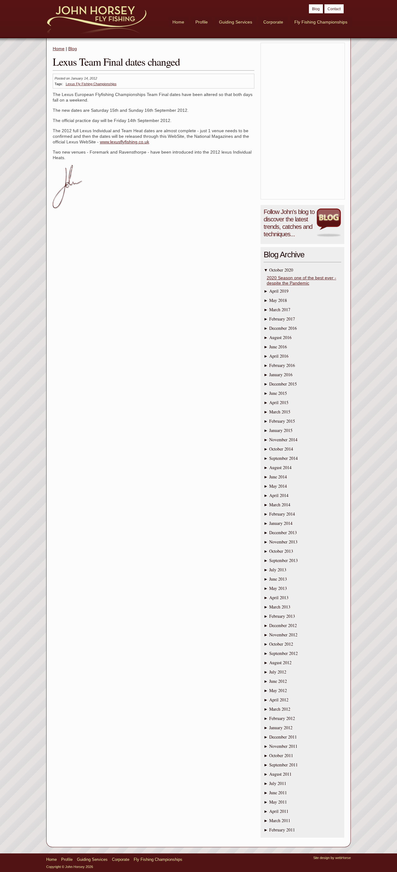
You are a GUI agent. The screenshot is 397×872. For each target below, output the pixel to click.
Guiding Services (235, 22)
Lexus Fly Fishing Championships (91, 84)
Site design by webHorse (332, 858)
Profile (201, 22)
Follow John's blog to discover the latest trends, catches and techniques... (289, 223)
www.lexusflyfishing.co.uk (124, 141)
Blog (316, 9)
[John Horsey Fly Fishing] (96, 20)
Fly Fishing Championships (320, 22)
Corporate (273, 22)
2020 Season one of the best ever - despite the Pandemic (301, 280)
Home (178, 22)
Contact (334, 9)
